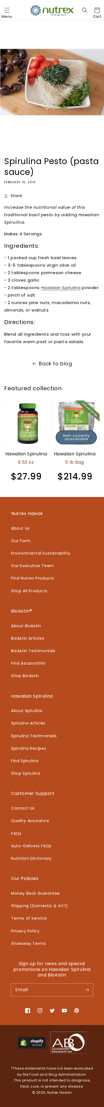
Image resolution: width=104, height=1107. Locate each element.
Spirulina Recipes (28, 748)
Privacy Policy (25, 931)
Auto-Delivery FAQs (31, 846)
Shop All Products (29, 591)
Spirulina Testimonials (34, 736)
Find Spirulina (24, 761)
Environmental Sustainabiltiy (40, 553)
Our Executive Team (32, 565)
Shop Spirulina (25, 773)
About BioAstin (26, 626)
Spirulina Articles (28, 723)
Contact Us (23, 808)
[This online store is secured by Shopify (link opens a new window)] (32, 1047)
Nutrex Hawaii (59, 1092)
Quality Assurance (30, 820)
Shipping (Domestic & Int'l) (39, 906)
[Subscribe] (87, 990)
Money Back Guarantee (35, 893)
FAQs (16, 833)
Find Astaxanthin (28, 663)
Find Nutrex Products (32, 578)
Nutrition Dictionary (31, 858)
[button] (7, 10)
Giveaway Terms (28, 943)
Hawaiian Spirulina (61, 287)
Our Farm (21, 541)
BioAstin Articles (27, 638)
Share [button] (16, 195)
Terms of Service (29, 918)
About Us (20, 528)
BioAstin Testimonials (33, 651)
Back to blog (55, 363)
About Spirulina (26, 710)
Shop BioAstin (25, 676)
